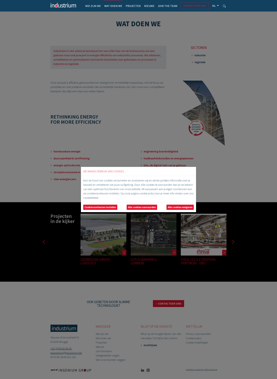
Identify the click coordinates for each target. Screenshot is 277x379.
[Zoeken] (224, 6)
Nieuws (149, 6)
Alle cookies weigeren (180, 207)
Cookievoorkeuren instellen (100, 207)
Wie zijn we (93, 6)
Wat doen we (113, 6)
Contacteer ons (194, 5)
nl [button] (214, 5)
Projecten (133, 6)
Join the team (167, 6)
